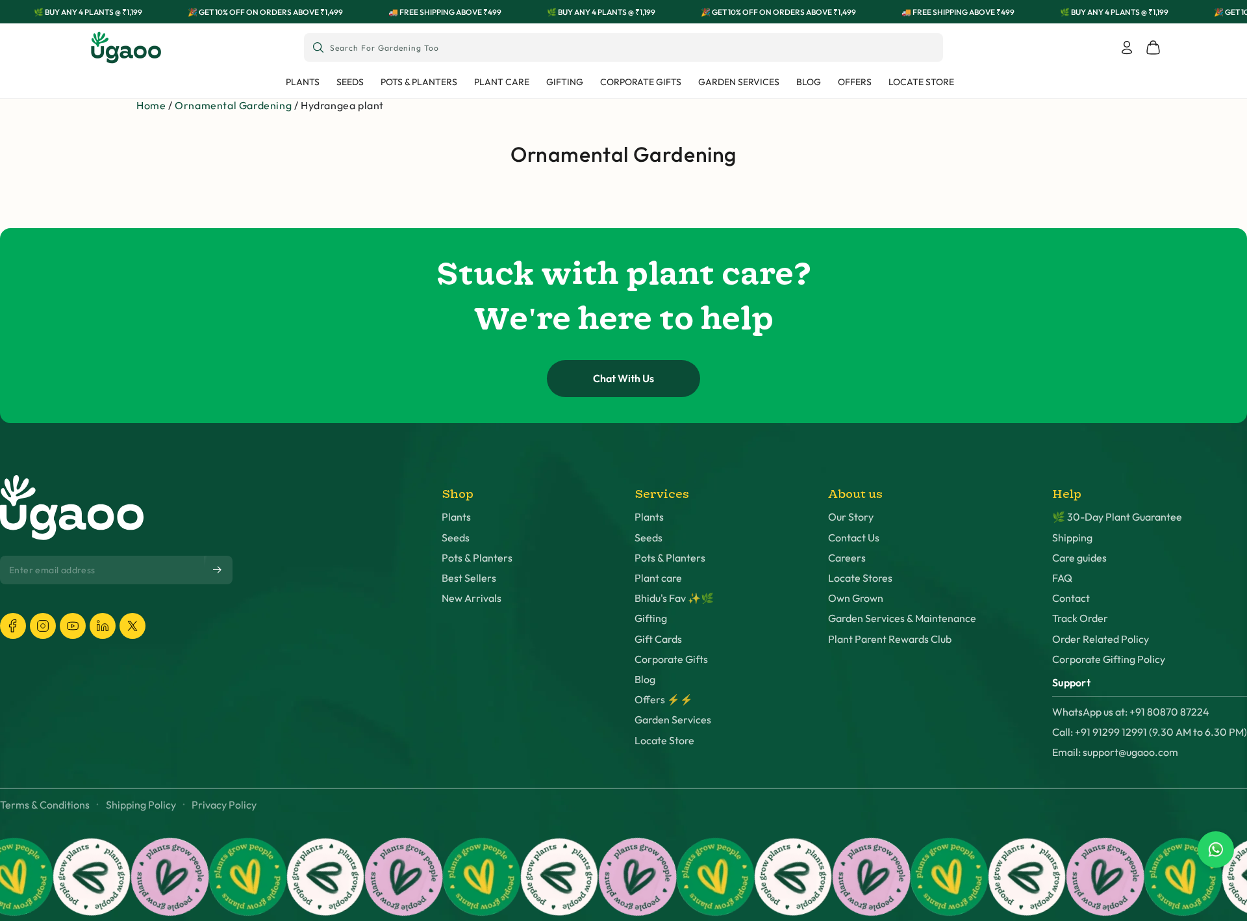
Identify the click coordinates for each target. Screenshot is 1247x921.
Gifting (651, 618)
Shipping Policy (141, 805)
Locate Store (664, 740)
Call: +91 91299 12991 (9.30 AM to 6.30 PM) (1149, 732)
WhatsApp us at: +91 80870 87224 (1130, 712)
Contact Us (853, 538)
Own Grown (855, 598)
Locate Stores (860, 578)
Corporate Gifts (671, 659)
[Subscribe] (218, 569)
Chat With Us (623, 378)
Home (151, 105)
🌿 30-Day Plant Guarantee (1117, 517)
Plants (456, 517)
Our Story (851, 517)
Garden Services (673, 720)
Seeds (456, 538)
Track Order (1080, 618)
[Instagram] (43, 626)
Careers (847, 558)
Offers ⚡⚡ (664, 700)
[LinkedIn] (103, 626)
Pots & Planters (477, 558)
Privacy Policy (224, 805)
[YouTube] (73, 626)
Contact (1071, 598)
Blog (645, 679)
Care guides (1079, 558)
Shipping (1072, 538)
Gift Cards (658, 639)
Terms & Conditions (45, 805)
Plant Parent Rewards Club (889, 639)
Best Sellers (469, 578)
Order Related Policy (1100, 639)
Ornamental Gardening (233, 105)
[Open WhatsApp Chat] (1216, 849)
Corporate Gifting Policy (1108, 659)
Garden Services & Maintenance (902, 618)
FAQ (1062, 578)
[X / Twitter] (132, 626)
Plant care (658, 578)
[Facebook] (13, 626)
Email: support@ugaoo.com (1115, 752)
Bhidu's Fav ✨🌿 (674, 598)
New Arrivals (471, 598)
